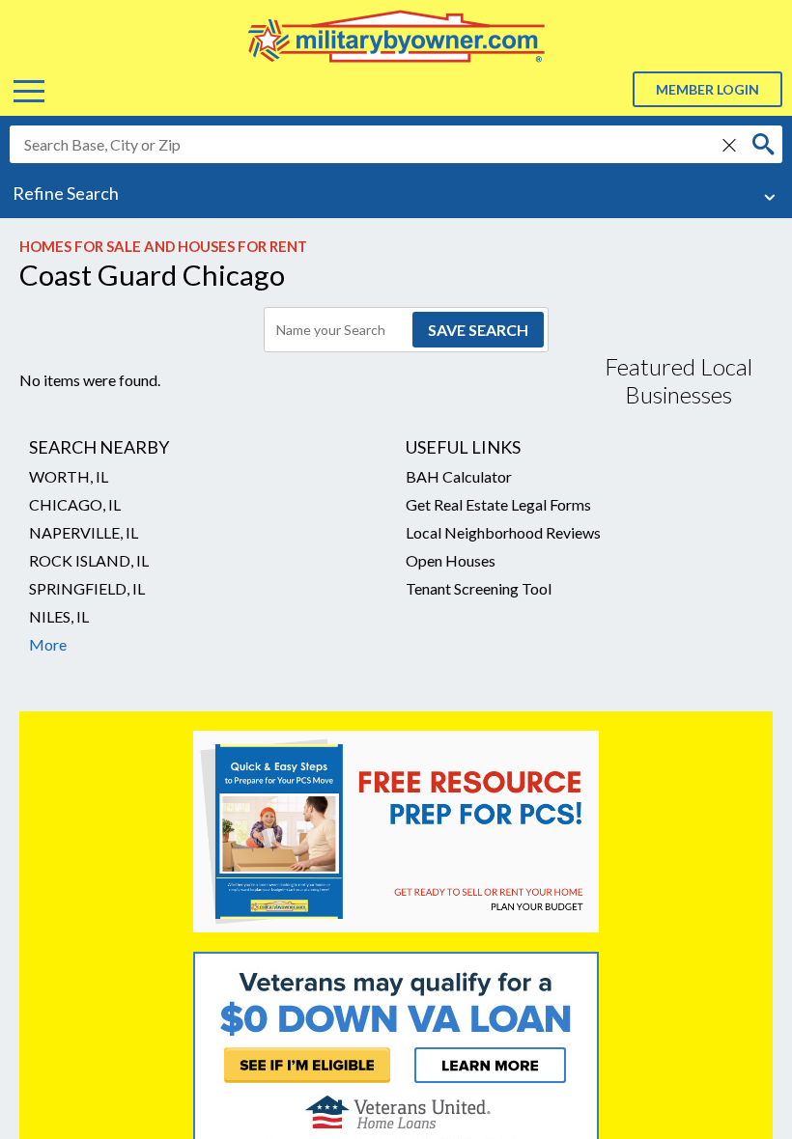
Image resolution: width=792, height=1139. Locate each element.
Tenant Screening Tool (479, 588)
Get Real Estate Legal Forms (498, 504)
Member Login (707, 89)
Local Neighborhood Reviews (503, 532)
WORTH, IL (68, 476)
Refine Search (66, 193)
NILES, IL (59, 616)
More (48, 644)
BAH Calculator (459, 476)
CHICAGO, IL (75, 504)
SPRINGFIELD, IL (87, 588)
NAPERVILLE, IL (83, 532)
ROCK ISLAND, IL (89, 560)
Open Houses (450, 560)
